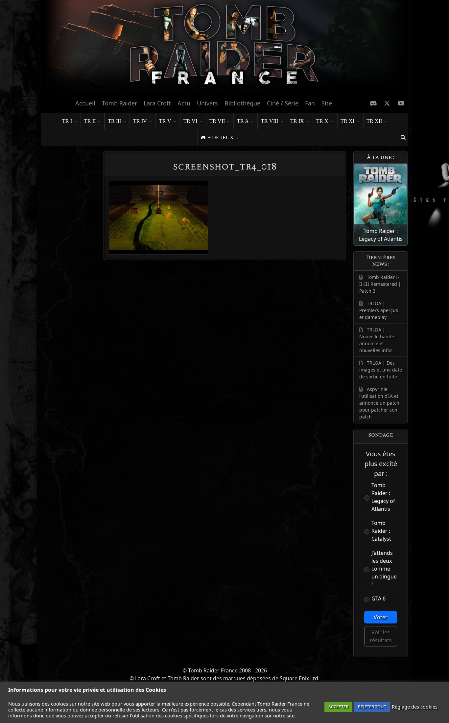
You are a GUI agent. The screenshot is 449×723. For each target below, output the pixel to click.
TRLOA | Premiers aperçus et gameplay (378, 310)
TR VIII (269, 121)
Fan (310, 103)
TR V (165, 121)
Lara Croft (157, 103)
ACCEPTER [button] (338, 707)
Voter (381, 617)
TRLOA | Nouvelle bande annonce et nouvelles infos (376, 340)
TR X (322, 121)
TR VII (217, 121)
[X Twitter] (387, 103)
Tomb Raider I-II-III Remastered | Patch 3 (380, 284)
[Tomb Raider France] (224, 47)
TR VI (190, 121)
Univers (207, 103)
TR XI (347, 121)
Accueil (85, 103)
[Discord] (373, 103)
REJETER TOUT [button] (372, 707)
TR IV (140, 121)
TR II (90, 121)
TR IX (297, 121)
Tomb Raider (119, 103)
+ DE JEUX (221, 137)
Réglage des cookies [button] (414, 707)
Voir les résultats (381, 636)
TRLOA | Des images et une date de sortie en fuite (380, 370)
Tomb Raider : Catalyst (381, 530)
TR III (114, 121)
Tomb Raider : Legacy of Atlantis (383, 497)
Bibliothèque (242, 103)
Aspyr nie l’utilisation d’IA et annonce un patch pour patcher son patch (379, 403)
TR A (243, 121)
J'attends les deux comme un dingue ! (384, 568)
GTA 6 (378, 598)
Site (326, 103)
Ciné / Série (282, 103)
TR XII (374, 121)
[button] (403, 138)
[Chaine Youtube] (401, 103)
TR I (67, 121)
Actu (183, 103)
